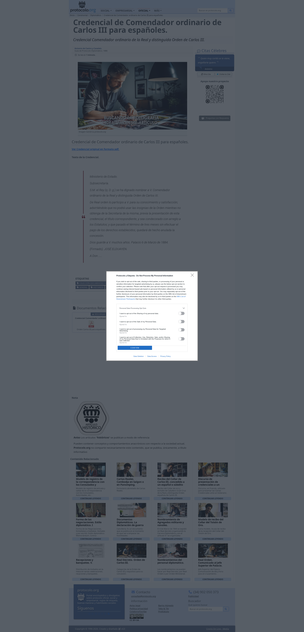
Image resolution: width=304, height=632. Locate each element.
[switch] (181, 313)
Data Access (152, 356)
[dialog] (152, 316)
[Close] (193, 276)
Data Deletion (138, 356)
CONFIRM (135, 348)
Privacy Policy (165, 356)
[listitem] (152, 308)
